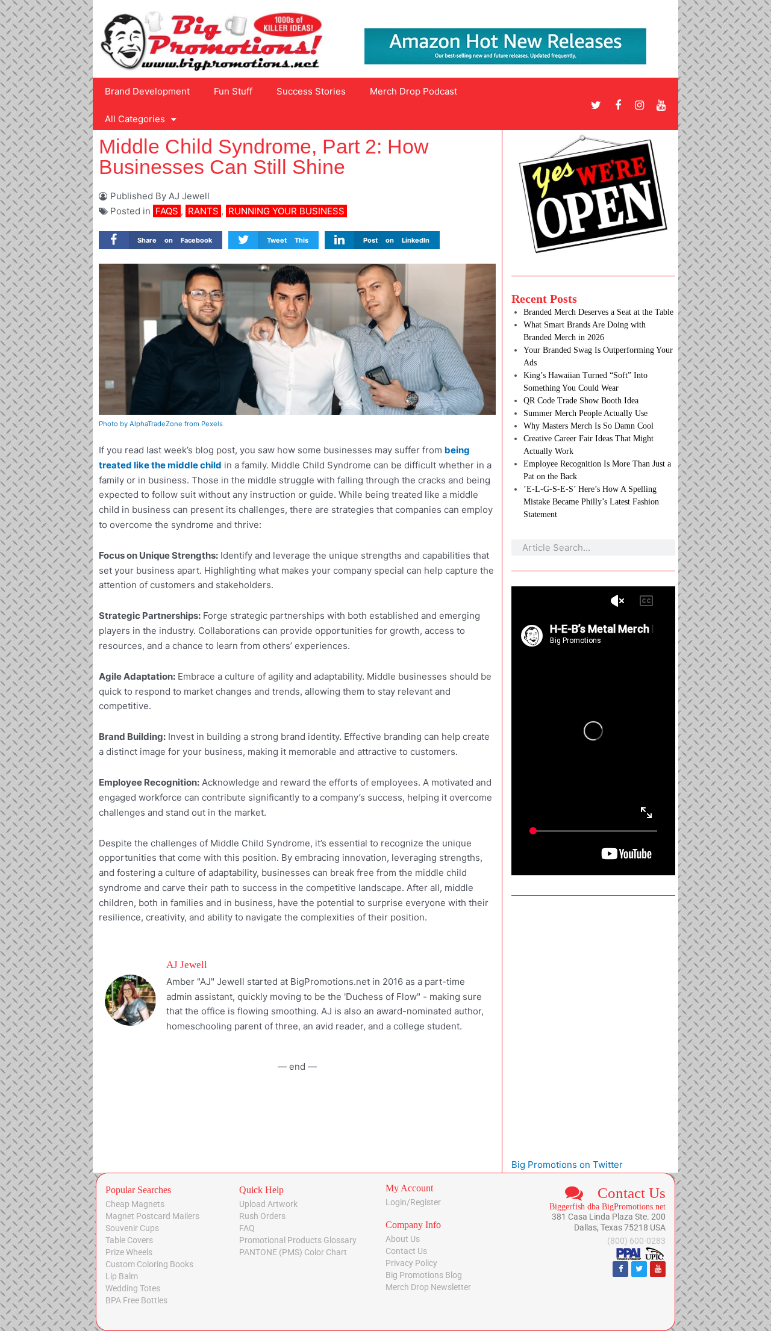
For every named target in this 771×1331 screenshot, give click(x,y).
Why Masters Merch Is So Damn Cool (588, 425)
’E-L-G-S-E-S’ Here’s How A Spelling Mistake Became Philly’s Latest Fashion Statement (591, 502)
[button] (160, 240)
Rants (203, 211)
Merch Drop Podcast (413, 91)
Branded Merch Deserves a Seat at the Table (598, 312)
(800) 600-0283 (636, 1241)
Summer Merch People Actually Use (585, 413)
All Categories (135, 119)
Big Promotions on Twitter (567, 1164)
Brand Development (147, 91)
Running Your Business (286, 211)
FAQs (166, 211)
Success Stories (311, 91)
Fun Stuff (233, 91)
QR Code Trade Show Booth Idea (580, 400)
